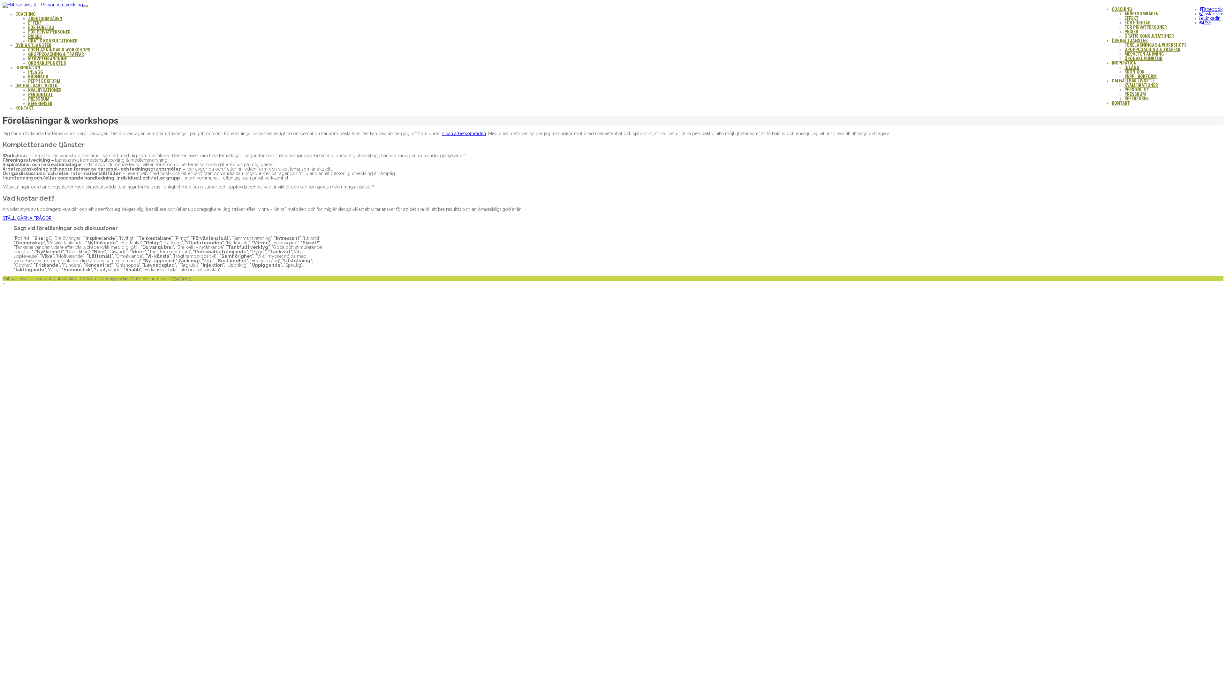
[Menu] (85, 6)
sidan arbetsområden (464, 133)
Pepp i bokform (1140, 76)
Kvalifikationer (1141, 85)
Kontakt (1121, 103)
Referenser (1136, 98)
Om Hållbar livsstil (1133, 80)
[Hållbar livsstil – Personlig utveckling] (43, 4)
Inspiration (1124, 62)
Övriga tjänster (1130, 40)
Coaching (1122, 9)
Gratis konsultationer (1149, 36)
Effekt (1131, 18)
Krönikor (1134, 71)
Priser (1131, 31)
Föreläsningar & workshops (1155, 45)
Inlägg (1131, 67)
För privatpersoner (1145, 27)
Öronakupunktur (1143, 58)
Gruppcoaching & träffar (1152, 49)
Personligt (1136, 89)
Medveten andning (1144, 54)
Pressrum (1135, 94)
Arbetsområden (1141, 13)
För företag (1137, 22)
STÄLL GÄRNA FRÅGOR (27, 218)
